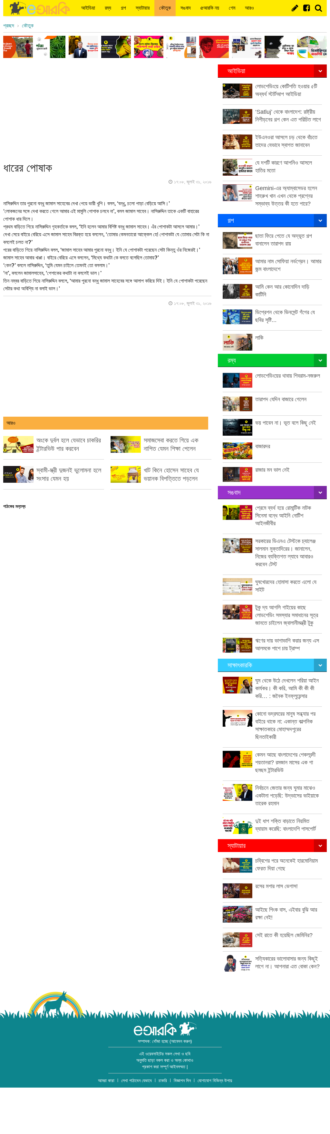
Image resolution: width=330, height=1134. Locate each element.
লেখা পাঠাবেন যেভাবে (136, 1080)
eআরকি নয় (209, 8)
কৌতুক (165, 8)
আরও (249, 8)
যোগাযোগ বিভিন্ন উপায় (215, 1080)
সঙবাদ (185, 8)
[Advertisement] (107, 109)
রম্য (108, 8)
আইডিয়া (88, 8)
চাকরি (163, 1080)
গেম (232, 8)
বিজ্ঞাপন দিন (182, 1080)
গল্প (123, 8)
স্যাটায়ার (143, 8)
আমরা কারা (106, 1080)
